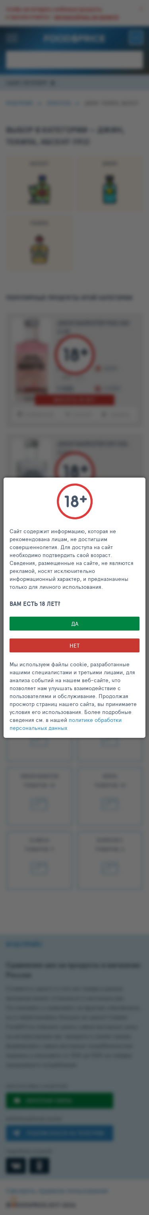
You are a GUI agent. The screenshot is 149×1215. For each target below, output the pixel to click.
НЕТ (74, 645)
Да (74, 623)
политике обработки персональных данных (66, 723)
